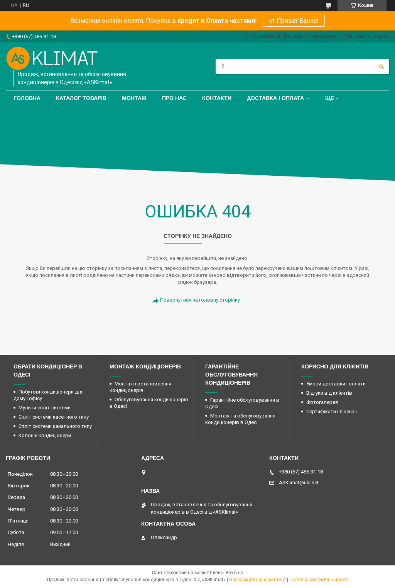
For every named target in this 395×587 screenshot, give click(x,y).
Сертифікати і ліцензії (331, 411)
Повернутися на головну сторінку (200, 300)
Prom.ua (234, 572)
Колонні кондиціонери (45, 435)
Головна (27, 98)
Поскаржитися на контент (257, 579)
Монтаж (134, 98)
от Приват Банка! (294, 20)
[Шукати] (381, 66)
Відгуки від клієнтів (329, 393)
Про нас (174, 98)
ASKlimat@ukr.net (299, 482)
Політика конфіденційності (318, 579)
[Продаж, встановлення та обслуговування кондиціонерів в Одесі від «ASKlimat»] (52, 58)
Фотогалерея (322, 402)
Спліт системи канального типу (55, 426)
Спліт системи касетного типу (54, 417)
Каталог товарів (81, 98)
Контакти (216, 98)
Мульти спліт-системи (45, 408)
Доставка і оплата (275, 98)
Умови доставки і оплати (336, 384)
